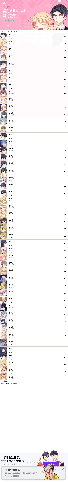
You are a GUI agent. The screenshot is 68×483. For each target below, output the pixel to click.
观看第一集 (9, 25)
